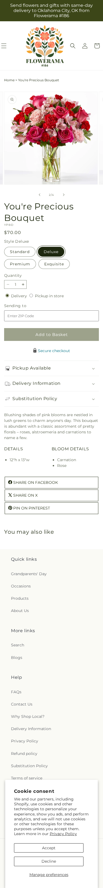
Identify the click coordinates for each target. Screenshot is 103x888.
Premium (20, 264)
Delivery (19, 295)
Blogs (16, 657)
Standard (20, 251)
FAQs (16, 691)
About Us (20, 610)
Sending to (23, 306)
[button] (73, 46)
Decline (48, 861)
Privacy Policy (63, 833)
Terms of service (26, 778)
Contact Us (21, 704)
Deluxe (51, 251)
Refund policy (24, 753)
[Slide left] (40, 195)
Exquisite (54, 264)
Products (20, 598)
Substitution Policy (29, 765)
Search (17, 645)
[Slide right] (64, 195)
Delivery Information (31, 728)
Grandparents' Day (29, 573)
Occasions (21, 586)
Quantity (13, 275)
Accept (48, 847)
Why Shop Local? (27, 716)
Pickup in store (49, 295)
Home (9, 80)
